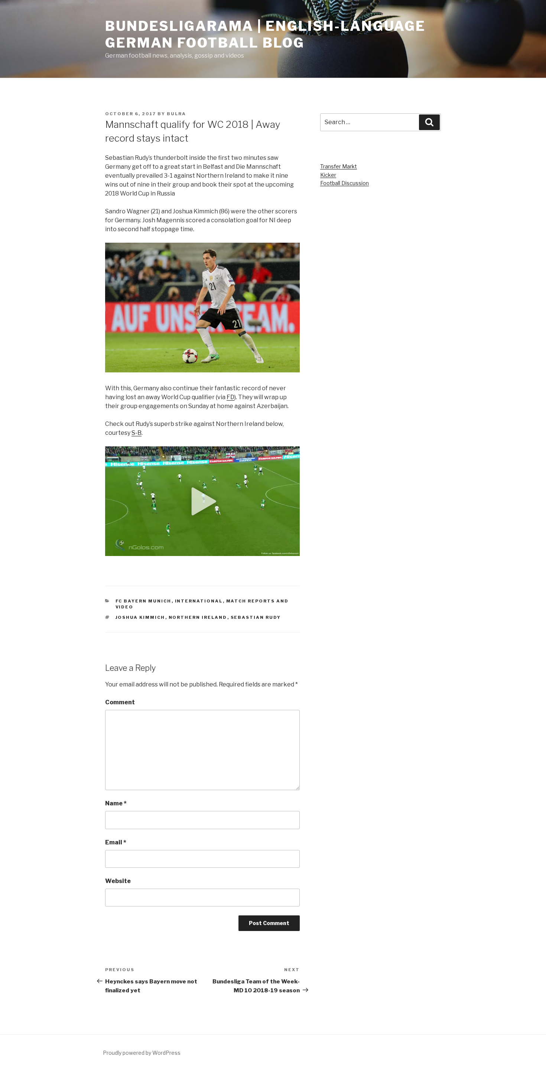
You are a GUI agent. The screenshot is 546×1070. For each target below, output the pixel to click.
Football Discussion (344, 183)
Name (116, 803)
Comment (120, 702)
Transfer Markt (338, 166)
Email (115, 842)
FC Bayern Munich (144, 601)
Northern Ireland (198, 617)
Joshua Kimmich (140, 617)
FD (230, 397)
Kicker (328, 175)
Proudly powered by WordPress (142, 1053)
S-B (136, 432)
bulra (176, 113)
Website (118, 881)
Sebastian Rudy (256, 617)
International (199, 601)
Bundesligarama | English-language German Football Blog (265, 34)
